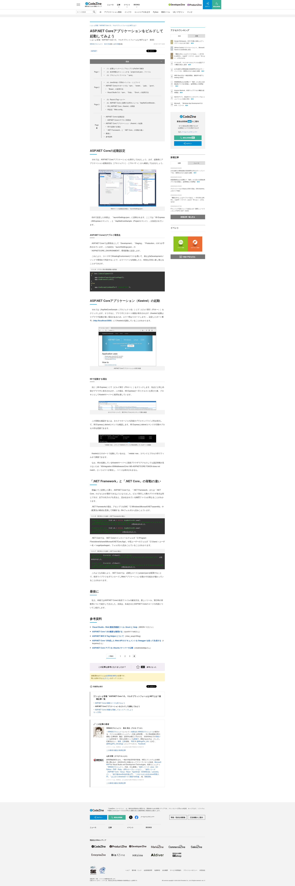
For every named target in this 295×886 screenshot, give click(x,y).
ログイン (106, 678)
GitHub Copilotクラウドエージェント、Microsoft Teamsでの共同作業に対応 (189, 48)
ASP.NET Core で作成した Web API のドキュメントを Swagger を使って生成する (126, 640)
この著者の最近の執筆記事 (116, 750)
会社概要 (165, 870)
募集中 (136, 739)
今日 (179, 36)
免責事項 (157, 870)
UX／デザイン (178, 12)
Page (96, 72)
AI (100, 12)
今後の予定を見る (189, 257)
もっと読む (97, 712)
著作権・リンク (137, 870)
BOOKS (137, 4)
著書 (119, 741)
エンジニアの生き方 (142, 12)
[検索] (94, 12)
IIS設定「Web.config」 (115, 109)
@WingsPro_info (143, 741)
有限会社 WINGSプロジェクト (142, 731)
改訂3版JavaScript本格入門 (123, 774)
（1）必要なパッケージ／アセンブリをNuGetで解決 (125, 68)
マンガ (189, 12)
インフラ (128, 12)
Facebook (141, 744)
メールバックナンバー (189, 132)
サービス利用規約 (175, 870)
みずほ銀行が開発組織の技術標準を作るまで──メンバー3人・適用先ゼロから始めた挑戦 (189, 70)
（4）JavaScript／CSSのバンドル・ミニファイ (123, 82)
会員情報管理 (148, 870)
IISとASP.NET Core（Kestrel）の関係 (121, 106)
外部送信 (202, 870)
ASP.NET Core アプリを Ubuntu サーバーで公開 (112, 647)
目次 (127, 61)
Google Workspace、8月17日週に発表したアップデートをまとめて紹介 (189, 42)
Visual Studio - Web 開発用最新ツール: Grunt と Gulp (114, 627)
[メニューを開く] (78, 4)
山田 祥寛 (116, 44)
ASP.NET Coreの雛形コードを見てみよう (110, 703)
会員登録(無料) (111, 675)
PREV (111, 656)
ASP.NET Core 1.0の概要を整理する (107, 631)
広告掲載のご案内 (196, 817)
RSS (133, 741)
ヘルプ (127, 870)
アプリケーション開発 (113, 12)
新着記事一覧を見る (188, 217)
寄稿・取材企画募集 (178, 817)
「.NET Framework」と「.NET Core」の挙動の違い (125, 130)
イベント (127, 4)
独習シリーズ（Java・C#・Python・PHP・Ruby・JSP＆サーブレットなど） (132, 768)
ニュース (110, 4)
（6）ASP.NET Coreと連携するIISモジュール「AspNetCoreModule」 (131, 103)
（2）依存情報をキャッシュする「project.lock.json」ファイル (128, 72)
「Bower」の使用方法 (115, 89)
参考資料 (109, 137)
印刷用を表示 (98, 686)
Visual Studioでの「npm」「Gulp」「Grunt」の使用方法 (128, 92)
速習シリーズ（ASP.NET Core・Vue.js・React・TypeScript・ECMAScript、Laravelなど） (132, 771)
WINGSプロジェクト (115, 731)
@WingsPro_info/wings (114, 744)
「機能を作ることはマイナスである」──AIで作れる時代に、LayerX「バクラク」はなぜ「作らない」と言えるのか (189, 56)
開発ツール (165, 12)
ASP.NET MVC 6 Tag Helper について (108, 636)
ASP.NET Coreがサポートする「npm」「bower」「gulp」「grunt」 (130, 85)
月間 (196, 36)
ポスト (152, 51)
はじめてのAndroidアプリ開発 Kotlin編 (125, 776)
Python (155, 12)
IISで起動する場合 (114, 126)
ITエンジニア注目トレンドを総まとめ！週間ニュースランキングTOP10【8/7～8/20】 (188, 210)
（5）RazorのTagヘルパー (115, 99)
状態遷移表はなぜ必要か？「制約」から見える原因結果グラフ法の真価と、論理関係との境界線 (189, 83)
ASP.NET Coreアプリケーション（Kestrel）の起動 (124, 123)
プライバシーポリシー (190, 870)
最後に (108, 133)
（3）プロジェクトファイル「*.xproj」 (120, 75)
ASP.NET (94, 51)
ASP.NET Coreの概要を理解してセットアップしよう (114, 709)
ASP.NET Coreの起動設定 (115, 116)
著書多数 (147, 776)
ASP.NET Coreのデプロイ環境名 (119, 120)
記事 (118, 4)
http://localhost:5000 (102, 320)
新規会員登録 (188, 138)
